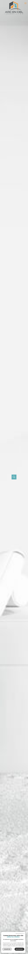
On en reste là (19, 933)
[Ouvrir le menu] (26, 3)
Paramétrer (7, 949)
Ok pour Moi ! (19, 949)
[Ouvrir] (14, 477)
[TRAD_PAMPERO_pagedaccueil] (14, 14)
